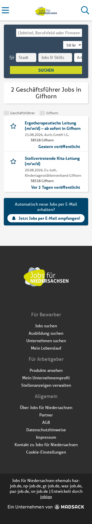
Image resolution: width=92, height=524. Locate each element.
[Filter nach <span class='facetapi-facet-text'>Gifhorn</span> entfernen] (42, 113)
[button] (13, 57)
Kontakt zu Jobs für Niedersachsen (46, 444)
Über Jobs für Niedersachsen (46, 407)
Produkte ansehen (46, 370)
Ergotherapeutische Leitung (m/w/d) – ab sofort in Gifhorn (52, 125)
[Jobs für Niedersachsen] (46, 10)
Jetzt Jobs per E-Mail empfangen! (49, 218)
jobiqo (46, 496)
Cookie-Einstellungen (46, 452)
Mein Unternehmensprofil (46, 377)
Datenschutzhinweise (46, 429)
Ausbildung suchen (46, 333)
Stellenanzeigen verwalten (46, 385)
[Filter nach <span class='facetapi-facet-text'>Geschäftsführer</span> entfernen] (6, 113)
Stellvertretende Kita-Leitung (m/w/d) (52, 160)
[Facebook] (42, 300)
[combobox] (49, 33)
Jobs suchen (46, 325)
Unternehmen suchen (46, 340)
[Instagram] (51, 300)
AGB (46, 422)
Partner (46, 414)
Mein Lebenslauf (46, 348)
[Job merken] (14, 125)
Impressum (46, 437)
